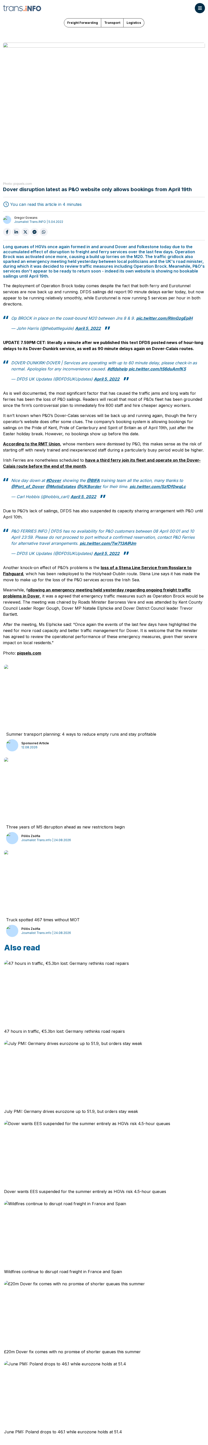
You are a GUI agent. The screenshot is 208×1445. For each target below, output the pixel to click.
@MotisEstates (61, 486)
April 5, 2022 (88, 328)
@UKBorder (89, 486)
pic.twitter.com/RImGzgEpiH (164, 318)
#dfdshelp (117, 368)
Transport (112, 23)
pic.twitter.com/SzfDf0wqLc (158, 486)
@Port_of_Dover (27, 486)
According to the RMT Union (31, 443)
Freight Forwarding (82, 23)
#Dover (53, 480)
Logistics (134, 23)
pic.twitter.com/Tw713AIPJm (108, 543)
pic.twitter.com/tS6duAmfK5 (157, 368)
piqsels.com (29, 653)
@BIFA (93, 480)
